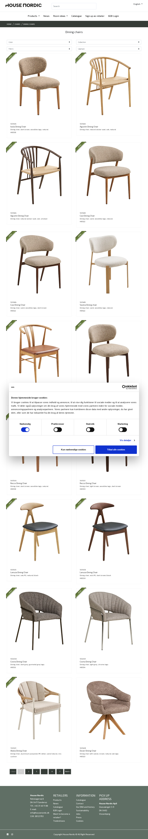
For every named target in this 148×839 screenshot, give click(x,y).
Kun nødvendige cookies (73, 449)
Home (9, 24)
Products (33, 15)
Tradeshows (59, 821)
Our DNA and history (85, 807)
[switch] (58, 429)
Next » (67, 771)
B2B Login (113, 15)
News (46, 15)
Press (79, 817)
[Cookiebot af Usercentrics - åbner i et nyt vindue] (124, 387)
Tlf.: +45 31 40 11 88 (39, 806)
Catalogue (76, 15)
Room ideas (59, 15)
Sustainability (82, 810)
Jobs (78, 814)
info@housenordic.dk (39, 812)
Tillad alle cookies (116, 449)
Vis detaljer (125, 440)
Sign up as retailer (94, 15)
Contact (80, 803)
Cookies (79, 821)
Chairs (17, 24)
